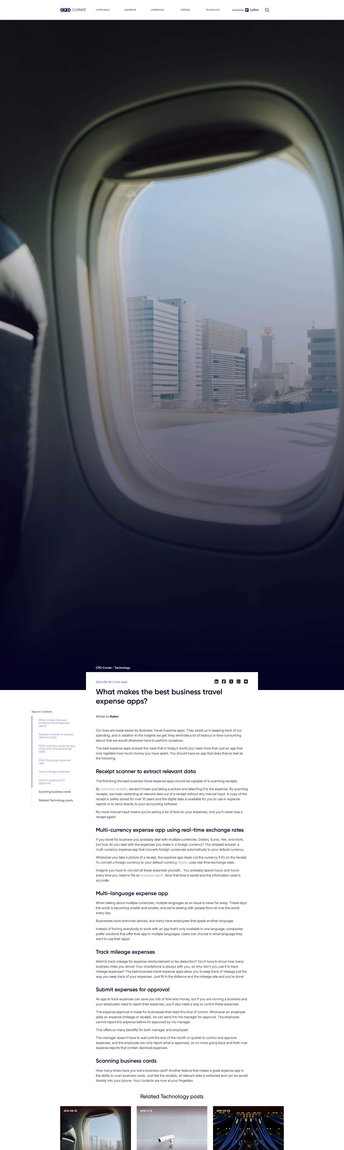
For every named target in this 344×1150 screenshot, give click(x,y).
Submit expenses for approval (52, 781)
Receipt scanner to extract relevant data (56, 736)
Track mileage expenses (54, 771)
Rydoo (183, 862)
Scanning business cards (55, 791)
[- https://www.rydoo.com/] (244, 10)
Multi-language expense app (54, 761)
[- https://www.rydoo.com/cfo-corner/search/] (265, 10)
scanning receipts (114, 789)
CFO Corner (104, 667)
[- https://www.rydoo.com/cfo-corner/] (71, 10)
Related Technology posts (56, 800)
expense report (152, 875)
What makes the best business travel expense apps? (54, 722)
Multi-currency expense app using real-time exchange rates (57, 748)
